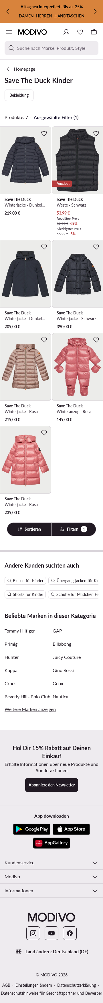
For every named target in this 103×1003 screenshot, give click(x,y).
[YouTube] (51, 933)
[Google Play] (31, 829)
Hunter (12, 657)
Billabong (62, 644)
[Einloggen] (66, 32)
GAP (57, 630)
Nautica (60, 696)
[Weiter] (95, 11)
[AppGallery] (51, 843)
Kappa (11, 670)
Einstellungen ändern (33, 985)
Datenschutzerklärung (76, 985)
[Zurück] (8, 11)
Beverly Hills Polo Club (27, 696)
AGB (6, 985)
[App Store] (71, 829)
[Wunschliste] (80, 32)
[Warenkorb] (94, 32)
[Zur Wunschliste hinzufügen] (44, 133)
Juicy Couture (67, 657)
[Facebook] (70, 933)
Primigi (12, 644)
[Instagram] (33, 933)
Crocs (10, 683)
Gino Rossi (63, 670)
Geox (58, 683)
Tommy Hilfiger (20, 630)
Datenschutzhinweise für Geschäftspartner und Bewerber (51, 993)
